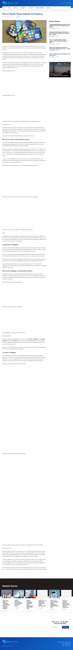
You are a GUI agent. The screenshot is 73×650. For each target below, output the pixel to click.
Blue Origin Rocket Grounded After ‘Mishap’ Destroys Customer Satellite (6, 604)
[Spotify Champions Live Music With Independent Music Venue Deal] (30, 594)
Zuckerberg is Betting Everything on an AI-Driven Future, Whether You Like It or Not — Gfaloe (59, 33)
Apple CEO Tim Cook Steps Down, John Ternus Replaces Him (42, 603)
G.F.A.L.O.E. (16, 607)
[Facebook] (60, 3)
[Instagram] (62, 3)
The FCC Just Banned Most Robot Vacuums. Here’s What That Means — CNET (58, 41)
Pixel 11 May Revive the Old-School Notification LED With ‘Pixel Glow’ (54, 604)
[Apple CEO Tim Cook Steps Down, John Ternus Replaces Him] (42, 594)
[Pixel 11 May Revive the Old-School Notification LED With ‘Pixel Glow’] (54, 594)
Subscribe (65, 627)
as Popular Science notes (11, 67)
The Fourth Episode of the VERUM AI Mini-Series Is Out (60, 54)
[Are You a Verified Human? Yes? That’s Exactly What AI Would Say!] (66, 594)
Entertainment (52, 28)
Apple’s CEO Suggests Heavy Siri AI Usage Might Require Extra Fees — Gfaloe (59, 48)
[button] (4, 8)
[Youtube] (70, 3)
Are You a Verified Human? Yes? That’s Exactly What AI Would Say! (66, 604)
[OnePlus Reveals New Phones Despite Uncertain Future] (18, 594)
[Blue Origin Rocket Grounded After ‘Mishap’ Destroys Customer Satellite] (6, 594)
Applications (51, 56)
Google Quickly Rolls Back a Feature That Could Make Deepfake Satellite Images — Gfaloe (59, 25)
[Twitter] (68, 3)
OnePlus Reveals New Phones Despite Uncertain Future (18, 603)
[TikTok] (64, 3)
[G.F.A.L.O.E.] (3, 17)
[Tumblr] (66, 3)
